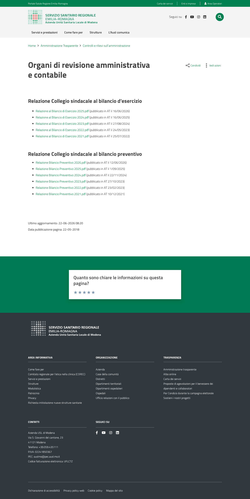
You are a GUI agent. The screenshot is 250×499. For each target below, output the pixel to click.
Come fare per (36, 369)
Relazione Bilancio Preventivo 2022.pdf (61, 187)
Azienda (100, 369)
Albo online (169, 374)
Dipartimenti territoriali (108, 384)
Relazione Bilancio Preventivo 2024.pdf (61, 175)
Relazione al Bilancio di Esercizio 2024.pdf (62, 117)
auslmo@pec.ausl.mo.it (47, 456)
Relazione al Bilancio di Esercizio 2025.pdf (62, 111)
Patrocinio (33, 393)
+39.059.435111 (48, 447)
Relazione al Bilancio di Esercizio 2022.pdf (62, 130)
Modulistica (34, 388)
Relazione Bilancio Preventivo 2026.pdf (61, 162)
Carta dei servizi (172, 379)
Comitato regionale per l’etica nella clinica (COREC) (56, 374)
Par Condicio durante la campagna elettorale (188, 393)
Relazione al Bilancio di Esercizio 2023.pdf (62, 123)
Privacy (32, 398)
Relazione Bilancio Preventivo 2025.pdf (61, 169)
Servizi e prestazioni (39, 379)
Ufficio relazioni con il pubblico (112, 398)
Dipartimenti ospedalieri (109, 388)
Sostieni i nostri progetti (176, 398)
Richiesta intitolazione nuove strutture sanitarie (55, 403)
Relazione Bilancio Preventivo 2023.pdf (61, 181)
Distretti (100, 379)
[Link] (64, 17)
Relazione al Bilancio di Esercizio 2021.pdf (62, 136)
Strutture (33, 384)
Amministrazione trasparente (179, 369)
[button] (220, 17)
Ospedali (100, 393)
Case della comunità (107, 374)
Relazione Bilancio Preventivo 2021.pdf (61, 194)
